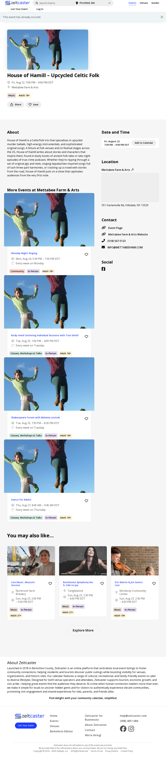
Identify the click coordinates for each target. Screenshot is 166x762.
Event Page (115, 228)
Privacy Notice (111, 751)
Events (132, 2)
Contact (90, 730)
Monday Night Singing (24, 253)
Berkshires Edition (61, 731)
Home (53, 716)
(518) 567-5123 (116, 241)
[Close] (162, 17)
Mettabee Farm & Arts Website (128, 234)
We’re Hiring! (93, 735)
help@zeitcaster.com (133, 716)
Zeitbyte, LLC (62, 751)
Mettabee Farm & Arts (25, 87)
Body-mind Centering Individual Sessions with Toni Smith (44, 335)
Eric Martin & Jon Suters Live (129, 584)
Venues (144, 2)
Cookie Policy (127, 751)
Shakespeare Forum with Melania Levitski (35, 417)
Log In (39, 9)
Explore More (83, 630)
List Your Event (19, 9)
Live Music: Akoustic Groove (23, 584)
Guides (155, 2)
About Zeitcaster (96, 725)
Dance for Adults (21, 499)
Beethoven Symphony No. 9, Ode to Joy (78, 584)
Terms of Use (96, 751)
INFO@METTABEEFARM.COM (125, 247)
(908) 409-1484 (129, 721)
